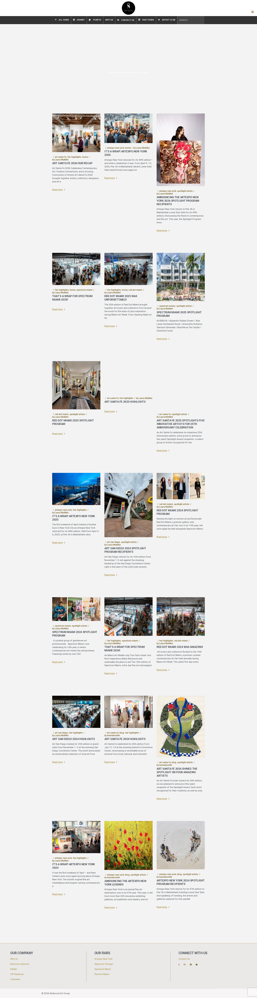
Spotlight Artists (185, 191)
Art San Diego (113, 542)
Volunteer (15, 979)
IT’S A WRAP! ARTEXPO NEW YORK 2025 (73, 518)
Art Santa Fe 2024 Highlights (124, 739)
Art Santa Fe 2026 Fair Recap (72, 163)
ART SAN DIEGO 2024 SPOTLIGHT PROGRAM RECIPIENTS (125, 550)
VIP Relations (17, 974)
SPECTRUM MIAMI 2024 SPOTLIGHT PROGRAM (74, 634)
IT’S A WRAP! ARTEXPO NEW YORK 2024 (73, 866)
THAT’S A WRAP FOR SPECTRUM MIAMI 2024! (124, 649)
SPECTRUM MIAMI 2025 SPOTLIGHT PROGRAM (179, 314)
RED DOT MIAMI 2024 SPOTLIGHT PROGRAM (177, 512)
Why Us (14, 959)
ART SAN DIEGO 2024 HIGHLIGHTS (73, 739)
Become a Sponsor (19, 964)
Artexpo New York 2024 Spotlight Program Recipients (181, 882)
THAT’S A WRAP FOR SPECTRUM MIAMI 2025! (72, 298)
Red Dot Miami (135, 290)
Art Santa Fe (60, 157)
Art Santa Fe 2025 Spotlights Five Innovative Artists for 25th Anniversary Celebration (181, 424)
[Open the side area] (253, 12)
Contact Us (184, 959)
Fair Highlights (74, 157)
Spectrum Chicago (104, 964)
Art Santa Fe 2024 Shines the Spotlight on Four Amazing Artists (177, 772)
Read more (57, 189)
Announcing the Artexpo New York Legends (125, 883)
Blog (122, 732)
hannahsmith (112, 735)
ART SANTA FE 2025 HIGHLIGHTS (124, 402)
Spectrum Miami (84, 290)
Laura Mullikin (60, 159)
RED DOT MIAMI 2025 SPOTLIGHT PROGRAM (73, 422)
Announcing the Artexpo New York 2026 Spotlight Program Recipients (178, 200)
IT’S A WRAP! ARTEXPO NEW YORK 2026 (125, 153)
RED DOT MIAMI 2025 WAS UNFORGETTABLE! (120, 298)
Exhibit (13, 969)
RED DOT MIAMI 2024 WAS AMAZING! (180, 647)
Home (85, 157)
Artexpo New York (115, 148)
